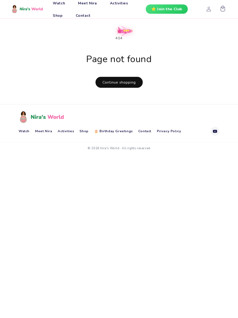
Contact (144, 131)
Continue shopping (119, 82)
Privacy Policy (169, 131)
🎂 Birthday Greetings (113, 131)
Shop (83, 131)
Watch (24, 131)
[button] (223, 9)
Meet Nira (43, 131)
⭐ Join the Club (166, 9)
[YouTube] (215, 131)
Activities (66, 131)
